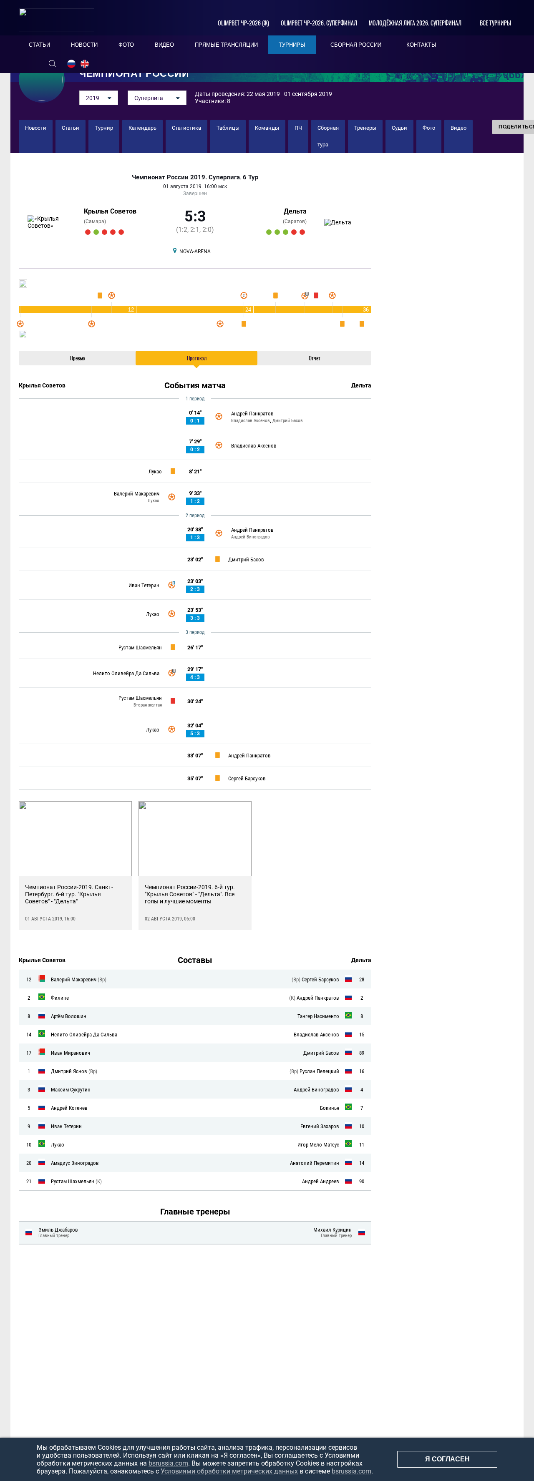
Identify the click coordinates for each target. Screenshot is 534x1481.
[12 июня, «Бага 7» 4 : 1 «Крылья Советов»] (104, 232)
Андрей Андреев (320, 1181)
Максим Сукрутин (71, 1089)
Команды (267, 128)
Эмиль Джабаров (58, 1230)
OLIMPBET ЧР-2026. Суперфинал (319, 22)
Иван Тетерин (143, 585)
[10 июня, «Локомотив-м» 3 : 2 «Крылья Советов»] (88, 232)
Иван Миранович (70, 1053)
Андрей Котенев (69, 1108)
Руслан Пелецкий (319, 1071)
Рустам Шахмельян (140, 647)
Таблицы (228, 128)
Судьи (399, 128)
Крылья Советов (110, 211)
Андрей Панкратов (252, 413)
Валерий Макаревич (136, 493)
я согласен (447, 1459)
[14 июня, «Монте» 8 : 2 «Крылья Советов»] (121, 232)
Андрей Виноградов (250, 537)
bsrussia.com (168, 1463)
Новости (35, 128)
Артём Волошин (68, 1016)
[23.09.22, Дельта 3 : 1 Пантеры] (285, 232)
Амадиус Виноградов (75, 1163)
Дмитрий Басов (287, 420)
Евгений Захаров (319, 1126)
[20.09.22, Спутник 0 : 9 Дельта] (269, 232)
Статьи (70, 128)
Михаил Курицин (332, 1230)
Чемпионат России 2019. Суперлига (186, 177)
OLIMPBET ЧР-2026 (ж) (243, 22)
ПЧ (298, 128)
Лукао (155, 471)
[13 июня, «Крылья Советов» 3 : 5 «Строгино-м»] (113, 232)
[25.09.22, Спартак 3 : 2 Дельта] (302, 232)
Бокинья (329, 1108)
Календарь (142, 128)
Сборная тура (328, 136)
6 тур (250, 177)
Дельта (295, 211)
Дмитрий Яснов (69, 1071)
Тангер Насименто (318, 1016)
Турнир (104, 128)
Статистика (186, 128)
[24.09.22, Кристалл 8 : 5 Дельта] (294, 232)
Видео (458, 128)
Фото (429, 128)
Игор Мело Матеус (318, 1145)
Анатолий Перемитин (314, 1163)
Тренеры (365, 128)
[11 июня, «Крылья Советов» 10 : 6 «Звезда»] (96, 232)
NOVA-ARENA (195, 251)
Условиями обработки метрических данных (229, 1471)
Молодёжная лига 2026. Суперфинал (415, 22)
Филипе (60, 998)
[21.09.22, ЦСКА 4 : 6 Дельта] (277, 232)
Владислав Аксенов (250, 420)
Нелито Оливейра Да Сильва (126, 673)
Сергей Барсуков (247, 778)
